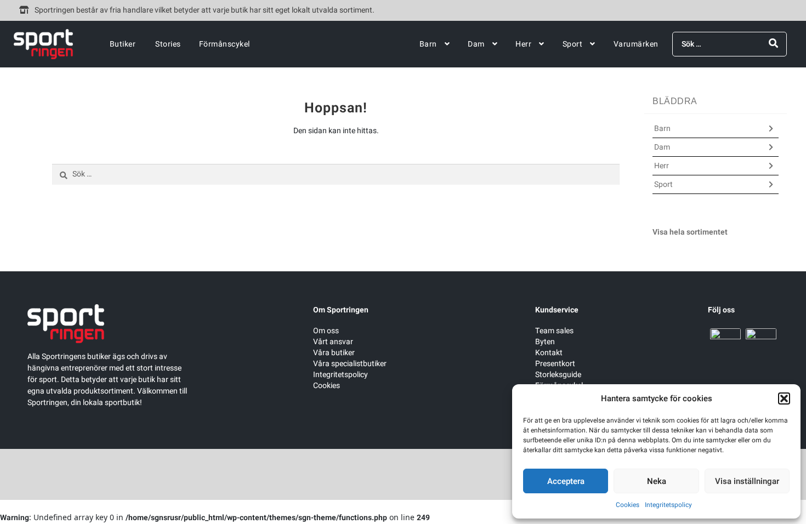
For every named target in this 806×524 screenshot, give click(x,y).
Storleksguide (558, 374)
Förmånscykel (224, 44)
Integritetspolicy (668, 505)
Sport (573, 44)
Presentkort (555, 363)
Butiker (123, 44)
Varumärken (636, 44)
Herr (523, 44)
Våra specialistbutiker (350, 363)
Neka (656, 481)
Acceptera (565, 481)
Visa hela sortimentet (690, 232)
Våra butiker (334, 352)
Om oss (326, 331)
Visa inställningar (747, 481)
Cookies (627, 505)
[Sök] (773, 43)
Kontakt (549, 352)
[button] (784, 398)
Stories (168, 44)
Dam (476, 44)
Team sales (554, 331)
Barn (428, 44)
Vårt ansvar (333, 342)
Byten (545, 342)
